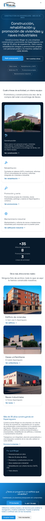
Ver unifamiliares (12, 363)
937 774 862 (31, 503)
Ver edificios (10, 323)
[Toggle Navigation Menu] (40, 2)
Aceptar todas (8, 517)
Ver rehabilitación (11, 178)
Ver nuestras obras (33, 59)
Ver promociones (11, 204)
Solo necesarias (24, 517)
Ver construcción (11, 153)
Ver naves (9, 403)
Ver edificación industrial (14, 228)
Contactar (15, 503)
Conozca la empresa (11, 444)
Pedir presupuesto (12, 58)
